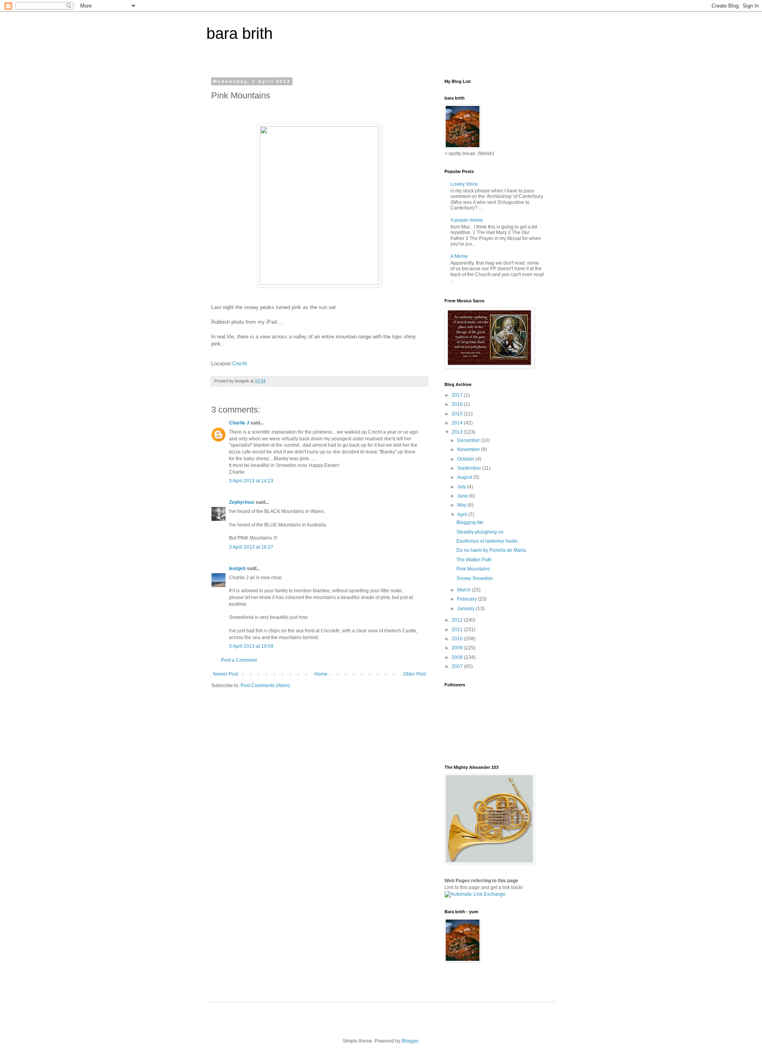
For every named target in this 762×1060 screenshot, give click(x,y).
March (464, 590)
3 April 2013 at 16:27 (251, 547)
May (462, 505)
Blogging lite (469, 522)
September (469, 468)
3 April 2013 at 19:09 (251, 646)
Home (320, 674)
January (466, 608)
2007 (458, 666)
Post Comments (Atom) (265, 685)
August (465, 477)
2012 (458, 620)
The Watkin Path (474, 560)
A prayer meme (466, 220)
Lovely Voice (464, 184)
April (462, 514)
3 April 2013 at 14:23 (251, 481)
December (469, 440)
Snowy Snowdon (474, 578)
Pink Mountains (473, 569)
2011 (458, 629)
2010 (458, 638)
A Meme (459, 256)
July (462, 487)
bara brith (239, 33)
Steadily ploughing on (480, 532)
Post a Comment (239, 660)
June (463, 496)
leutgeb (237, 568)
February (467, 599)
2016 (458, 404)
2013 (458, 432)
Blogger (410, 1041)
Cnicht (239, 364)
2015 (458, 414)
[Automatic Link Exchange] (475, 894)
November (469, 449)
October (466, 459)
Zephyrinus (241, 502)
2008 (458, 657)
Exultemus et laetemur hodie (487, 541)
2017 (458, 395)
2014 (458, 423)
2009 (458, 648)
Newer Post (225, 674)
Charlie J (239, 423)
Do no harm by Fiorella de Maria (491, 550)
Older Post (414, 674)
